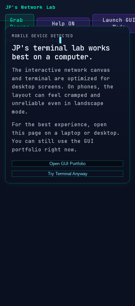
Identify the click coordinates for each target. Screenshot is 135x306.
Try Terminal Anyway (67, 173)
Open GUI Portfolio (67, 163)
